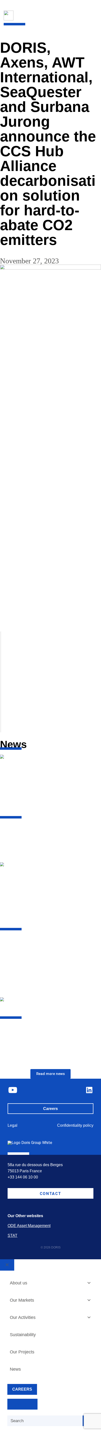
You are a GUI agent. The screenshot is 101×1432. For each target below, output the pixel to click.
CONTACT (22, 1404)
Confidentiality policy (75, 1125)
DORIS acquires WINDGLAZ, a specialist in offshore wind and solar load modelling (48, 1033)
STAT (12, 1235)
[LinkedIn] (89, 1090)
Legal (12, 1125)
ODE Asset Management (29, 1226)
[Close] (7, 1265)
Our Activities (23, 1317)
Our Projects (22, 1351)
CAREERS (22, 1389)
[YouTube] (13, 1090)
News (16, 27)
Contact (50, 1193)
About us (18, 1282)
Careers (50, 1109)
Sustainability (23, 1334)
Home (4, 27)
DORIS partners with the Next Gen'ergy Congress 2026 (45, 830)
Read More (9, 853)
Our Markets (22, 1300)
